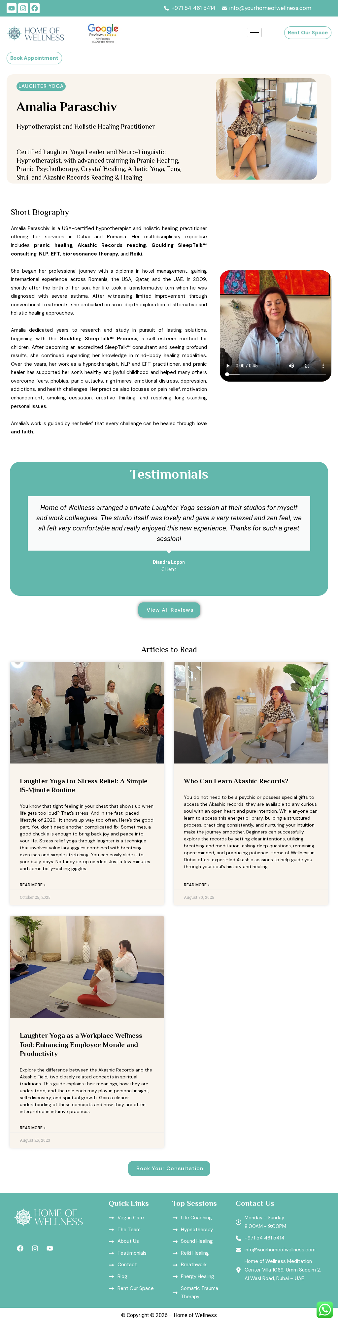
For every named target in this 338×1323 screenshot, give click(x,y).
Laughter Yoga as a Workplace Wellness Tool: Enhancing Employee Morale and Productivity (81, 1045)
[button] (41, 86)
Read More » (33, 885)
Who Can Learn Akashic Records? (236, 781)
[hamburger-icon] (254, 32)
